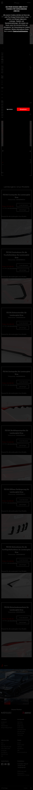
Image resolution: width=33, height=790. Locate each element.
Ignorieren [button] (10, 109)
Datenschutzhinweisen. (20, 31)
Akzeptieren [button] (23, 109)
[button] (28, 31)
